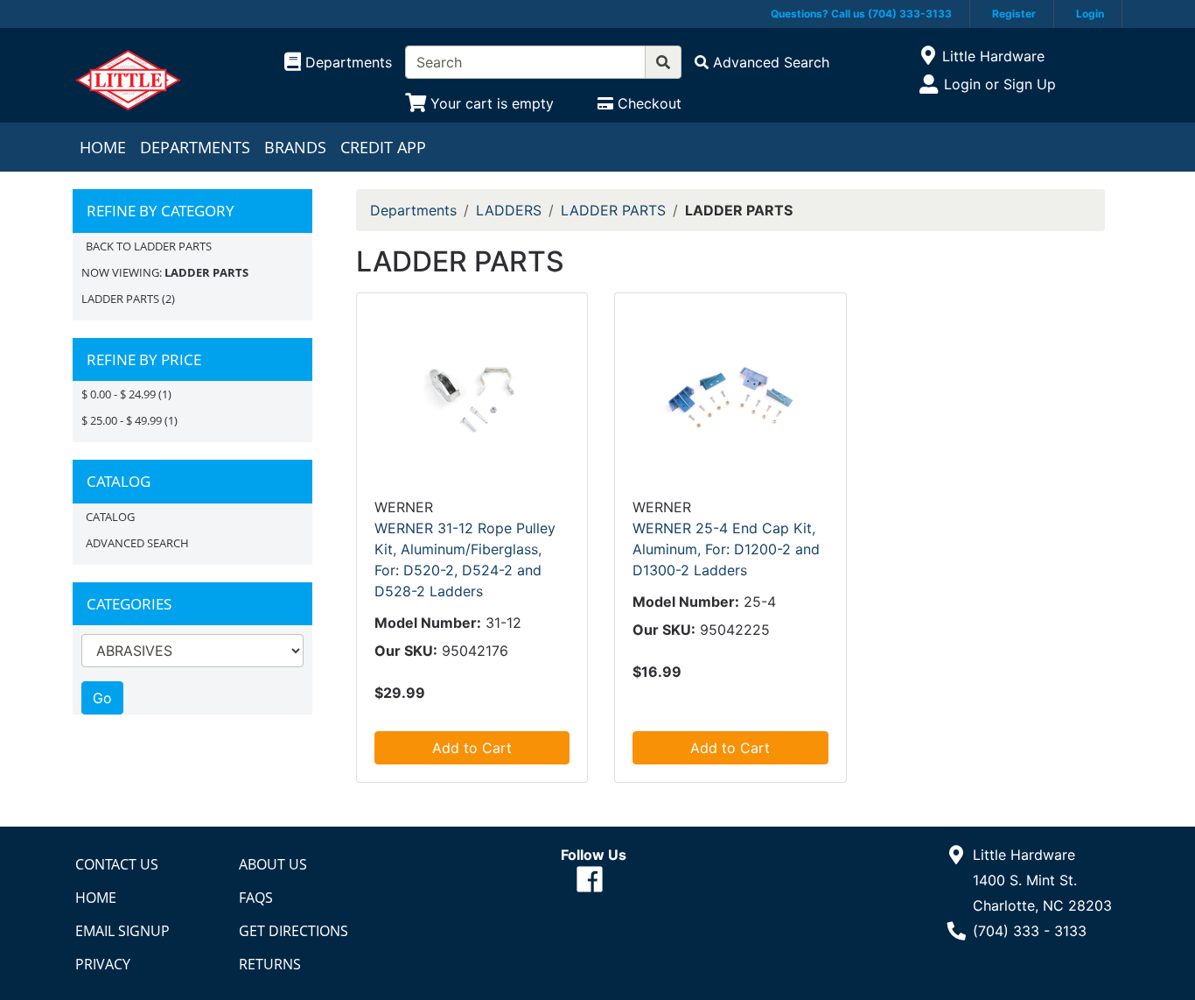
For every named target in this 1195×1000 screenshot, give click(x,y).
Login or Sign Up (1000, 84)
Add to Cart (472, 748)
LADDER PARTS (120, 298)
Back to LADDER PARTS (149, 246)
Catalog (110, 517)
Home (103, 147)
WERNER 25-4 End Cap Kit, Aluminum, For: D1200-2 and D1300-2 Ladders (726, 549)
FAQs (256, 897)
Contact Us (116, 864)
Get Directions (293, 930)
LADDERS (509, 210)
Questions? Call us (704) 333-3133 (861, 13)
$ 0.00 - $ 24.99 (118, 394)
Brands (295, 147)
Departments (195, 147)
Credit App (383, 147)
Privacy (102, 964)
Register (1014, 13)
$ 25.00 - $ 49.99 (121, 420)
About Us (273, 864)
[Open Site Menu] (928, 56)
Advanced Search (137, 543)
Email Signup (122, 930)
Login (1090, 13)
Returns (270, 964)
